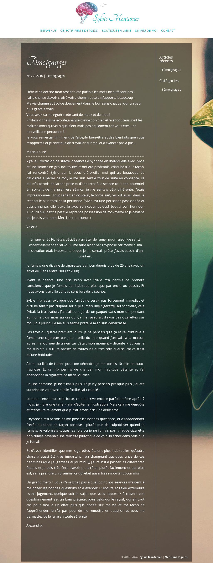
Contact (168, 30)
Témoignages (55, 76)
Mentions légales (176, 557)
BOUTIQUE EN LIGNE (116, 30)
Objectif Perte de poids (79, 30)
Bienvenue (48, 30)
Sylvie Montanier (151, 557)
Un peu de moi (146, 30)
